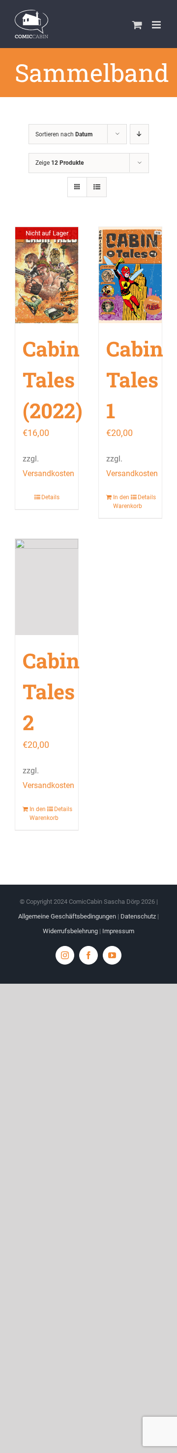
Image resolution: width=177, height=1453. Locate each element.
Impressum (118, 931)
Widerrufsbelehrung (70, 931)
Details (50, 497)
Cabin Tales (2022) (53, 379)
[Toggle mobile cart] (137, 25)
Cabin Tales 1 (134, 379)
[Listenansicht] (96, 187)
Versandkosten (48, 473)
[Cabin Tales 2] (46, 587)
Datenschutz (138, 916)
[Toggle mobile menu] (157, 25)
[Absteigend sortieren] (139, 134)
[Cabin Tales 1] (130, 275)
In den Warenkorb (121, 502)
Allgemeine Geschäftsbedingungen (67, 916)
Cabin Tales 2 (51, 691)
